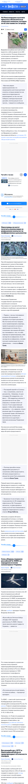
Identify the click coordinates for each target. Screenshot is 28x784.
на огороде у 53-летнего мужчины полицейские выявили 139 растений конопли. (14, 137)
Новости (6, 15)
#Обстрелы (4, 222)
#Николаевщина (5, 743)
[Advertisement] (14, 158)
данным (3, 706)
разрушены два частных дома (14, 531)
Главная (2, 15)
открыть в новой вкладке (6, 239)
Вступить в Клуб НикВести (15, 203)
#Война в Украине (6, 551)
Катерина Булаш (4, 26)
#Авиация (4, 554)
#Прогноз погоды (6, 746)
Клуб (23, 6)
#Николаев (17, 743)
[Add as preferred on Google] (6, 6)
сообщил (9, 610)
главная (5, 11)
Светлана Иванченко (18, 759)
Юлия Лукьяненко (18, 236)
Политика (10, 15)
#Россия (18, 551)
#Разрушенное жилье (18, 222)
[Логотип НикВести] (13, 6)
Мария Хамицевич (17, 567)
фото (23, 11)
